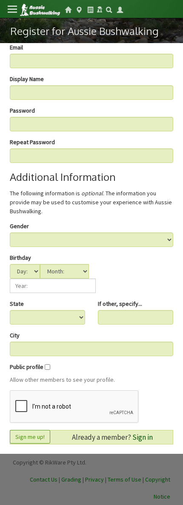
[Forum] (99, 8)
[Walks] (79, 9)
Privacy (94, 479)
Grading (71, 479)
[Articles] (90, 9)
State (17, 304)
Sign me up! (30, 437)
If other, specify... (120, 304)
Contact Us (43, 479)
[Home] (40, 9)
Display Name (27, 79)
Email (16, 47)
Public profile (26, 367)
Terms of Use (124, 479)
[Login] (120, 9)
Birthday (20, 257)
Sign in (142, 437)
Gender (19, 226)
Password (22, 110)
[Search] (109, 9)
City (15, 335)
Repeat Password (32, 142)
